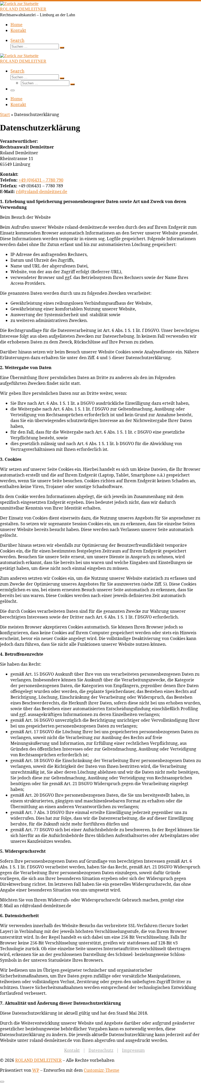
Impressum (133, 1050)
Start (5, 114)
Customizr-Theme (101, 1070)
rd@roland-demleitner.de (41, 191)
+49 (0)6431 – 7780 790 (41, 180)
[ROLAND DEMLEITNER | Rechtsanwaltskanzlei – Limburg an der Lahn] (19, 3)
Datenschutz (100, 1050)
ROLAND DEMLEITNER (38, 1060)
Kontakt (72, 1050)
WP (35, 1070)
